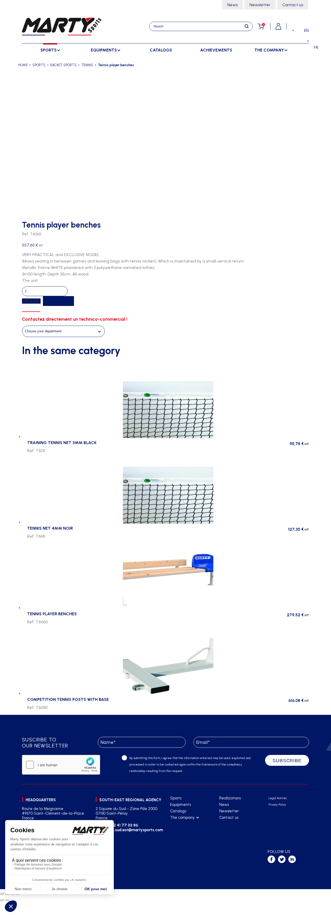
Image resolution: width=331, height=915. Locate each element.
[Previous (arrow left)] (2, 900)
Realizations (230, 798)
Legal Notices (277, 798)
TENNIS (87, 65)
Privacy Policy (277, 804)
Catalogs (161, 50)
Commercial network (187, 830)
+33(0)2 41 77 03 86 (119, 825)
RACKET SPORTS (63, 65)
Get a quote (58, 301)
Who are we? (181, 824)
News (232, 4)
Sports (176, 798)
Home (23, 65)
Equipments (180, 804)
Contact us (292, 4)
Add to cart (31, 301)
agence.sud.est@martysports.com (131, 830)
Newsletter (260, 4)
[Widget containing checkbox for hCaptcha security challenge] (61, 765)
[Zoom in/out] (2, 894)
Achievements (216, 50)
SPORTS (39, 65)
